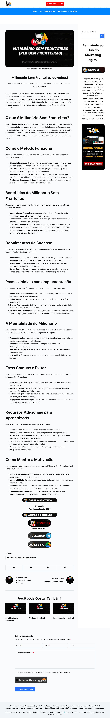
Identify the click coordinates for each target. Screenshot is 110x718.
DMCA (35, 11)
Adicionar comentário (25, 653)
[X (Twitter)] (31, 567)
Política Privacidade (47, 11)
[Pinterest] (48, 567)
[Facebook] (14, 567)
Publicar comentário (25, 689)
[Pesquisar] (14, 4)
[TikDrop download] (39, 608)
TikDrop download (37, 618)
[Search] (102, 36)
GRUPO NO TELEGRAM (55, 4)
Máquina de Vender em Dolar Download (21, 558)
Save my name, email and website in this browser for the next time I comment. (43, 672)
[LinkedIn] (65, 567)
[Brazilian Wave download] (15, 608)
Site (72, 645)
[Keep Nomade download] (63, 608)
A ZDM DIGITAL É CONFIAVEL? (67, 11)
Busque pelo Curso (89, 32)
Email (46, 645)
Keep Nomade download (63, 618)
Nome (19, 645)
